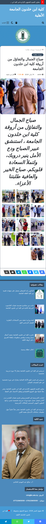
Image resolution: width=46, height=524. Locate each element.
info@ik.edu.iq (32, 495)
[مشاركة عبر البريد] (11, 272)
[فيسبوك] (41, 272)
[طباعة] (6, 272)
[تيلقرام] (17, 272)
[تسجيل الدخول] (16, 22)
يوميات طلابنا (30, 50)
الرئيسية (39, 50)
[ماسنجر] (29, 272)
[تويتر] (35, 272)
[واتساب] (23, 272)
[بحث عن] (43, 22)
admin (39, 74)
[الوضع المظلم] (12, 22)
